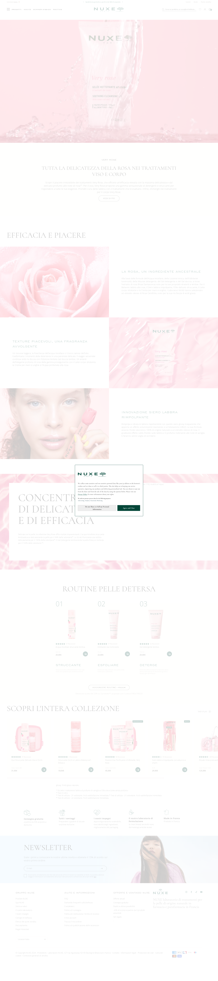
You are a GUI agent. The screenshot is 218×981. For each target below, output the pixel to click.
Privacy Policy (82, 494)
